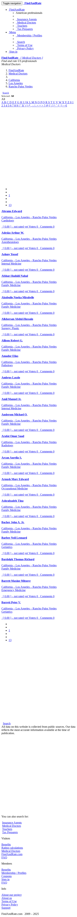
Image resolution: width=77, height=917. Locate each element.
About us (6, 898)
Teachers (21, 25)
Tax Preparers (24, 29)
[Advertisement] (38, 145)
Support (5, 907)
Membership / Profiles (29, 35)
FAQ (4, 857)
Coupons (6, 876)
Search (20, 41)
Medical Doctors (26, 22)
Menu (12, 32)
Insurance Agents (26, 19)
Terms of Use (24, 45)
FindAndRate (17, 9)
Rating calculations (12, 847)
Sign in (13, 51)
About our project (11, 894)
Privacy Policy (25, 48)
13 (10, 205)
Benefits (6, 844)
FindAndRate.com (11, 854)
